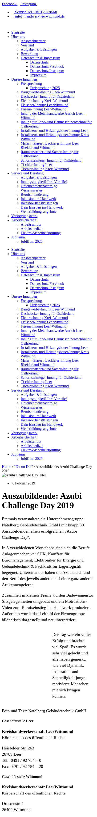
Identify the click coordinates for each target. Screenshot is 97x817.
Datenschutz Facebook (47, 66)
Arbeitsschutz (31, 224)
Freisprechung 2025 (45, 88)
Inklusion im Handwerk (38, 199)
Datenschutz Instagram (47, 71)
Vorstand (27, 45)
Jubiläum (18, 237)
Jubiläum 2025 (32, 241)
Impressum (38, 75)
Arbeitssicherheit (23, 220)
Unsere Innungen (24, 79)
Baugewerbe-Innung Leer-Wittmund (48, 92)
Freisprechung (31, 84)
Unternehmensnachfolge (39, 186)
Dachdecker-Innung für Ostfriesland (47, 96)
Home (6, 467)
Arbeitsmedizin (32, 229)
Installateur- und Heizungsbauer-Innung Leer (54, 130)
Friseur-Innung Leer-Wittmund (43, 109)
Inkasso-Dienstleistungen (39, 203)
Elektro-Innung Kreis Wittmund (44, 101)
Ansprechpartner (33, 41)
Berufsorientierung (34, 194)
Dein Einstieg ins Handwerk (42, 207)
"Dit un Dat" (23, 467)
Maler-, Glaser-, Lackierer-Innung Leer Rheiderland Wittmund (50, 145)
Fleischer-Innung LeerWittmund (44, 105)
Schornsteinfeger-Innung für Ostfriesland (51, 160)
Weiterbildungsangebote (39, 212)
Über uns (18, 37)
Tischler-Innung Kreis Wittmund (45, 169)
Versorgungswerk (24, 216)
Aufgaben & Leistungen (39, 49)
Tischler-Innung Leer (36, 165)
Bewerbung (29, 54)
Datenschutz (39, 62)
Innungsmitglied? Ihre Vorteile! (44, 182)
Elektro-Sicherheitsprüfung (41, 233)
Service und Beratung (27, 173)
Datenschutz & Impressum (40, 58)
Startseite (18, 32)
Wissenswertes (31, 190)
